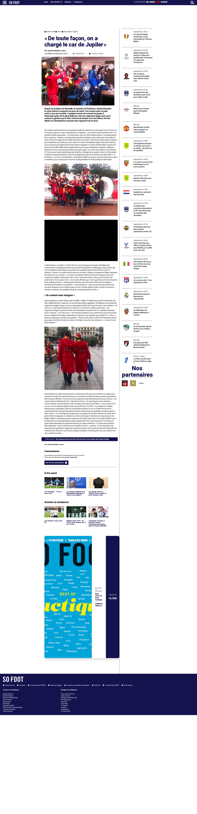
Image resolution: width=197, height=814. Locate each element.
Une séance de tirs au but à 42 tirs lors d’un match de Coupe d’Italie (137, 258)
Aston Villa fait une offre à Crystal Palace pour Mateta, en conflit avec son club (136, 239)
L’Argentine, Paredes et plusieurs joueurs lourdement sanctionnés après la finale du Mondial (98, 510)
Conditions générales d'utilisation (78, 685)
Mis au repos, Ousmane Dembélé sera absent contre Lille (135, 70)
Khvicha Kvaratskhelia (10, 698)
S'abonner (68, 2)
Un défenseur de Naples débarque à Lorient (134, 306)
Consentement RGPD (112, 685)
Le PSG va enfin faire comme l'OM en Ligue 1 (137, 355)
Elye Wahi (6, 703)
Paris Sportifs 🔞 (56, 2)
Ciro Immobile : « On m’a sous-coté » (53, 479)
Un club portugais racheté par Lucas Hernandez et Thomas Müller (135, 30)
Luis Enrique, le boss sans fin (53, 508)
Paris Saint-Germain (67, 694)
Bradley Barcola (8, 694)
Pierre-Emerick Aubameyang (12, 707)
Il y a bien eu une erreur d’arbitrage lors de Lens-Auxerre (137, 158)
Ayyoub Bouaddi (8, 705)
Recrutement (128, 685)
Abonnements (10, 685)
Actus (46, 2)
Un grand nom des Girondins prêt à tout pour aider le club (136, 88)
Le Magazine (78, 2)
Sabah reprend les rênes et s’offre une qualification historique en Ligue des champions (135, 50)
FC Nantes (64, 705)
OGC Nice (64, 703)
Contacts (22, 685)
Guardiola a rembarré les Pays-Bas (134, 187)
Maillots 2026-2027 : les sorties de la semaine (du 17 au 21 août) (76, 509)
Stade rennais (65, 696)
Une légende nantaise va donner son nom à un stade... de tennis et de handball (137, 139)
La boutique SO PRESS (38, 685)
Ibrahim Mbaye (8, 696)
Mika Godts (7, 702)
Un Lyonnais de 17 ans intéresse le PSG (135, 275)
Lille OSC (64, 702)
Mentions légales (56, 685)
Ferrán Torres (7, 700)
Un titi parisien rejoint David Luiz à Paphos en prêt (134, 322)
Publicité (97, 685)
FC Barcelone (65, 711)
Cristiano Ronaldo (9, 709)
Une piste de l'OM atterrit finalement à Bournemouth (136, 339)
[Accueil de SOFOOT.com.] (25, 2)
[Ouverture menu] (5, 2)
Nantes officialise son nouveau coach (135, 173)
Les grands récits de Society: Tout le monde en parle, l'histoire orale (98, 480)
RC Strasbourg (66, 700)
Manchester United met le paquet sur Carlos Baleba (135, 123)
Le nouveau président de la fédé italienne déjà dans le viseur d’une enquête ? (76, 480)
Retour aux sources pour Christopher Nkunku (135, 105)
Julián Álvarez (7, 711)
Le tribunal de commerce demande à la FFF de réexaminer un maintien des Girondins (137, 202)
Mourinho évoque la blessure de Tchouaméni (133, 290)
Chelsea (63, 707)
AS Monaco (65, 709)
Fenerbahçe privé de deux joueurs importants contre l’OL (134, 223)
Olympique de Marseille (69, 698)
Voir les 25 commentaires (54, 463)
